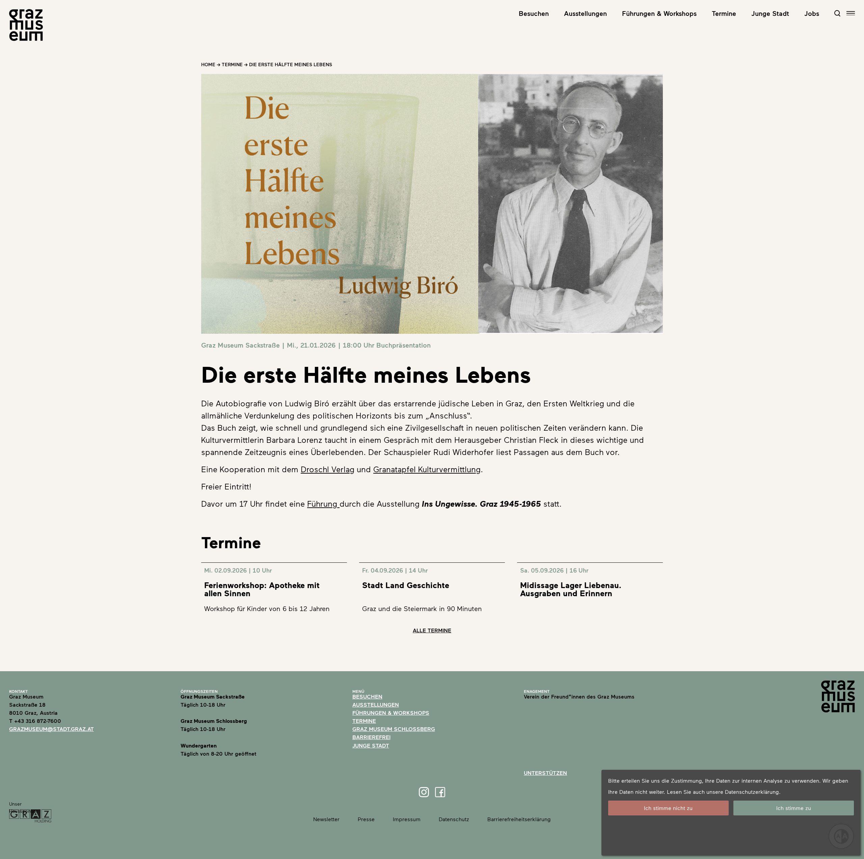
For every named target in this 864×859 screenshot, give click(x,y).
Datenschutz (454, 819)
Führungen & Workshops (659, 13)
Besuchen (534, 13)
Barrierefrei (371, 737)
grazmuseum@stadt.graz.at (51, 729)
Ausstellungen (585, 13)
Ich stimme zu (793, 808)
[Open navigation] (850, 13)
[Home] (26, 25)
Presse (366, 819)
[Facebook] (440, 792)
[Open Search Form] (837, 13)
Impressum (407, 819)
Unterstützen (545, 772)
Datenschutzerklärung (752, 791)
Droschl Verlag (327, 469)
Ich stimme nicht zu (668, 808)
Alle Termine (432, 630)
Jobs (811, 13)
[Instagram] (424, 792)
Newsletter (326, 819)
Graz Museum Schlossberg (393, 729)
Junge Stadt (770, 13)
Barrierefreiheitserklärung (519, 819)
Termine (724, 13)
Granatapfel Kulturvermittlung (427, 469)
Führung (323, 503)
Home (208, 64)
